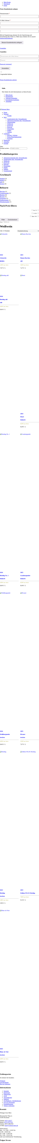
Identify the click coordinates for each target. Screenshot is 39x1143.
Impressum (7, 1092)
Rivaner (2, 196)
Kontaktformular (8, 1104)
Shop (5, 117)
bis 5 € (35, 210)
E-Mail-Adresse (5, 20)
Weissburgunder (4, 202)
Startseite (6, 1091)
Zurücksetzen (12, 219)
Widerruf (6, 1099)
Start (1, 222)
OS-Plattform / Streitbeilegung (12, 1101)
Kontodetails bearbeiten (12, 100)
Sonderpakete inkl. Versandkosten (17, 119)
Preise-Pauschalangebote (14, 137)
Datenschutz (7, 1094)
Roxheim (10, 138)
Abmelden (9, 101)
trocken (2, 184)
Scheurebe (3, 198)
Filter (3, 219)
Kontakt (6, 143)
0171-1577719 (8, 1122)
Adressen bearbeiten (11, 98)
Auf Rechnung (4, 1082)
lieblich (2, 180)
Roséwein (10, 125)
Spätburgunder (4, 200)
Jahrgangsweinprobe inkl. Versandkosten (19, 120)
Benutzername (5, 13)
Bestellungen (9, 96)
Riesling (2, 195)
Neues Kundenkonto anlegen (8, 80)
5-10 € (35, 213)
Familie (9, 115)
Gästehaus (7, 133)
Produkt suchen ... (5, 148)
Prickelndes (10, 129)
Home (5, 112)
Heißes (9, 130)
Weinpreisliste (11, 122)
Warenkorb (7, 4)
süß (1, 182)
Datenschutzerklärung (6, 38)
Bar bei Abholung (5, 1084)
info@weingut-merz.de (11, 1125)
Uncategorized (8, 171)
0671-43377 (8, 1120)
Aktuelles (6, 142)
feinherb (2, 178)
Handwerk (7, 140)
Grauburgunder (4, 193)
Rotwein (9, 127)
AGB (5, 1096)
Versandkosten (8, 1097)
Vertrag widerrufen (9, 1106)
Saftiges (9, 132)
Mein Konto (7, 2)
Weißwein (10, 124)
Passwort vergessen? (6, 64)
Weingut (6, 114)
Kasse (5, 5)
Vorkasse (2, 1081)
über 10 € (34, 216)
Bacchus (2, 191)
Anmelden (3, 48)
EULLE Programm (9, 1102)
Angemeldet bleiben (6, 74)
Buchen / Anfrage (12, 135)
